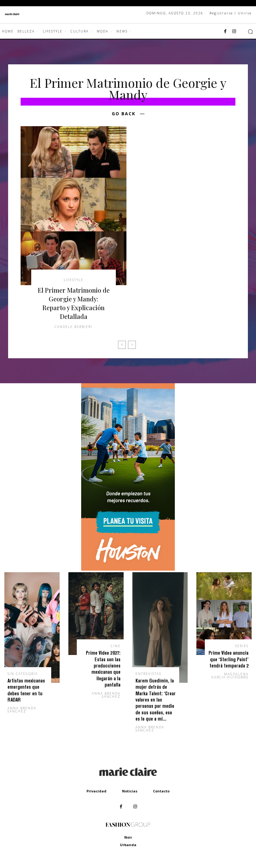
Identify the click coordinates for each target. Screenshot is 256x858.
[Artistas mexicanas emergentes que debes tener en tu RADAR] (32, 627)
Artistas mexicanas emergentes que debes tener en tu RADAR (26, 690)
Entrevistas (148, 673)
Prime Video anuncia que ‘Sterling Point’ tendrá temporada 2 (229, 659)
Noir (128, 837)
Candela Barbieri (73, 327)
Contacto (161, 791)
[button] (250, 31)
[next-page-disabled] (132, 345)
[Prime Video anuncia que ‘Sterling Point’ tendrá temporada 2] (224, 613)
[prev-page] (122, 345)
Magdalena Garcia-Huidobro (230, 675)
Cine (116, 645)
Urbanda (128, 844)
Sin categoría (22, 673)
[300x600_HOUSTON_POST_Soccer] (128, 569)
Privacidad (96, 791)
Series (242, 645)
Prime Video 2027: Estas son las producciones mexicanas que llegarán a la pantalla (103, 668)
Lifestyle (73, 279)
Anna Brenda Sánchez (21, 709)
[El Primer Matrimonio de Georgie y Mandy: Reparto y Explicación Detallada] (73, 205)
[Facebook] (225, 31)
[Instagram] (234, 31)
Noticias (129, 791)
